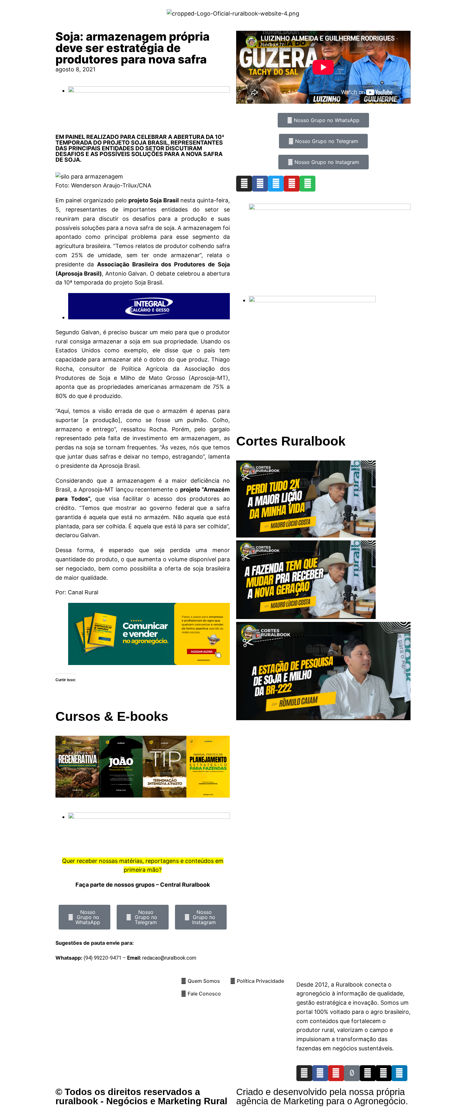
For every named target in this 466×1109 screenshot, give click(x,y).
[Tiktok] (352, 1073)
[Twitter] (276, 184)
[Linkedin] (399, 1073)
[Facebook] (260, 184)
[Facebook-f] (320, 1073)
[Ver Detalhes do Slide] (149, 663)
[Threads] (368, 1073)
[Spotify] (307, 184)
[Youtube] (292, 184)
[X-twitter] (384, 1073)
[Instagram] (244, 184)
